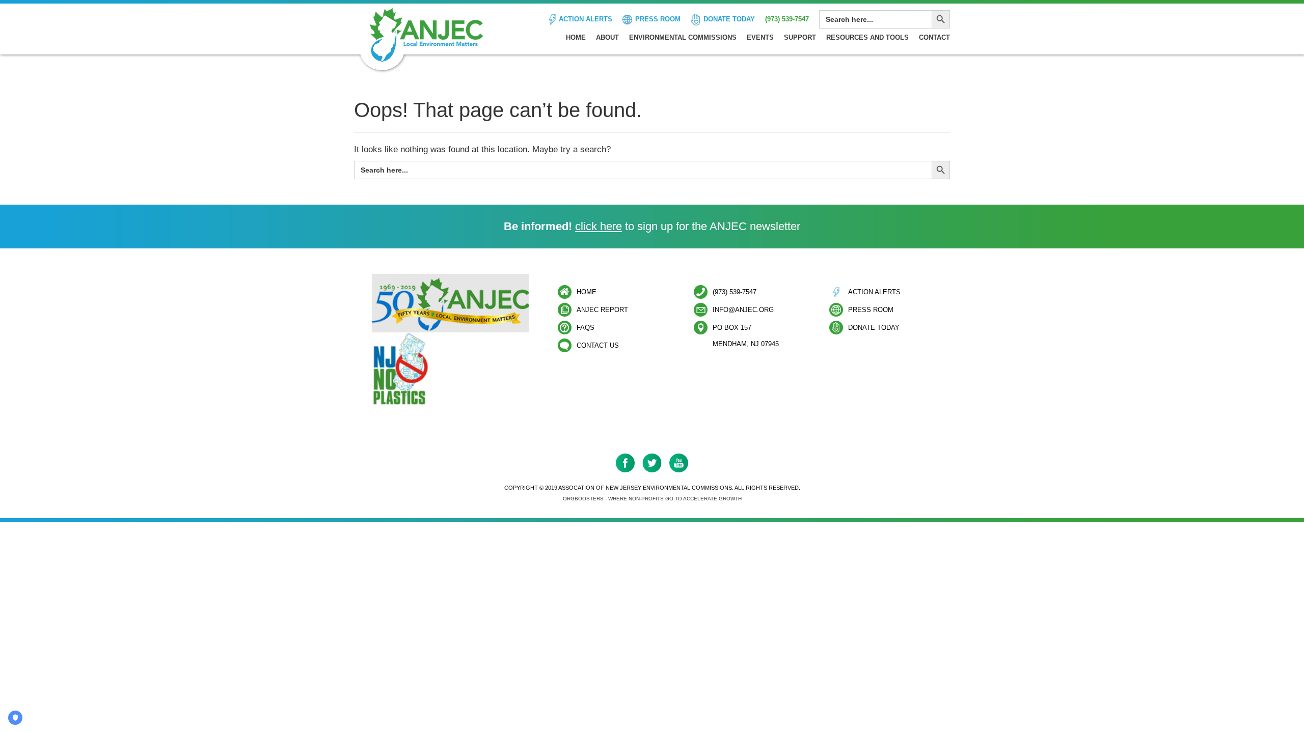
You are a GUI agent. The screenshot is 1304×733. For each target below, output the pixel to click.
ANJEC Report (602, 310)
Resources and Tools (867, 37)
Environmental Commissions (683, 37)
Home (576, 37)
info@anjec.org (743, 310)
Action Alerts (585, 19)
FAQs (585, 327)
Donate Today (729, 19)
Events (760, 37)
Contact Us (598, 345)
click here (598, 226)
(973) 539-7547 (787, 19)
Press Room (658, 19)
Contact (934, 37)
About (607, 37)
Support (800, 37)
